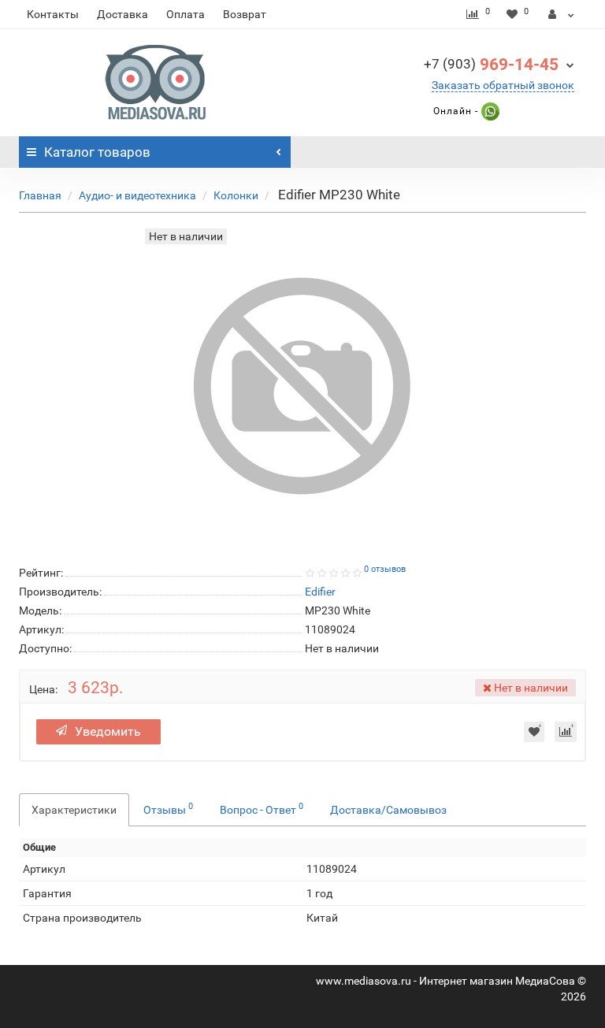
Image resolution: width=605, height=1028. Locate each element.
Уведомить (108, 731)
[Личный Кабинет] (561, 14)
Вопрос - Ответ (261, 808)
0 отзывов (385, 569)
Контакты (53, 14)
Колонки (235, 195)
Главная (40, 195)
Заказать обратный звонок (503, 85)
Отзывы (168, 808)
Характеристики (74, 809)
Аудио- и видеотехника (137, 195)
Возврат (244, 14)
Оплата (185, 14)
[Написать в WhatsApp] (488, 111)
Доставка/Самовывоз (388, 809)
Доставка (122, 14)
